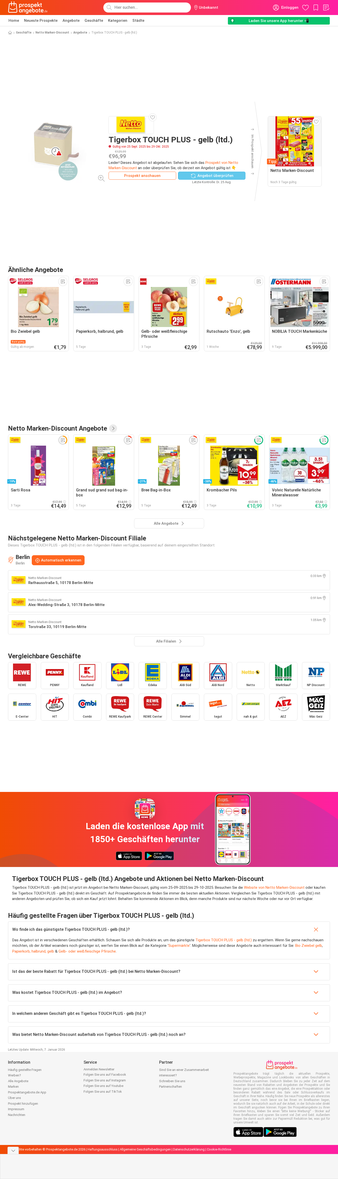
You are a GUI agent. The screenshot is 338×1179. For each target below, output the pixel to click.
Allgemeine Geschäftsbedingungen (145, 1149)
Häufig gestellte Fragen (25, 1070)
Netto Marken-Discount (52, 32)
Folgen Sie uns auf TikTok (103, 1091)
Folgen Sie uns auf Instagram (105, 1080)
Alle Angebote (18, 1081)
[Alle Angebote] (113, 428)
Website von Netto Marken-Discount (274, 887)
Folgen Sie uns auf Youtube (103, 1086)
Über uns (14, 1098)
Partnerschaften (170, 1086)
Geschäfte (94, 20)
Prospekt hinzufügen (23, 1103)
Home (14, 20)
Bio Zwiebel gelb (308, 945)
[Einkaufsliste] (326, 8)
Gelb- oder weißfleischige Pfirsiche (87, 951)
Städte (138, 20)
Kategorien (117, 20)
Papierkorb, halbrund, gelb (33, 951)
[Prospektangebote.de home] (28, 7)
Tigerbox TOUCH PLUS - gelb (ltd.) (223, 940)
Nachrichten (16, 1115)
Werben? (14, 1075)
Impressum (16, 1109)
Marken (13, 1086)
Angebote (71, 20)
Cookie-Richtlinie (219, 1149)
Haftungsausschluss (103, 1149)
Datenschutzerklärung (189, 1149)
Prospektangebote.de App (27, 1092)
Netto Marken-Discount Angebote (57, 428)
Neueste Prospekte (41, 20)
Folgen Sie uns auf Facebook (105, 1074)
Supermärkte (179, 945)
